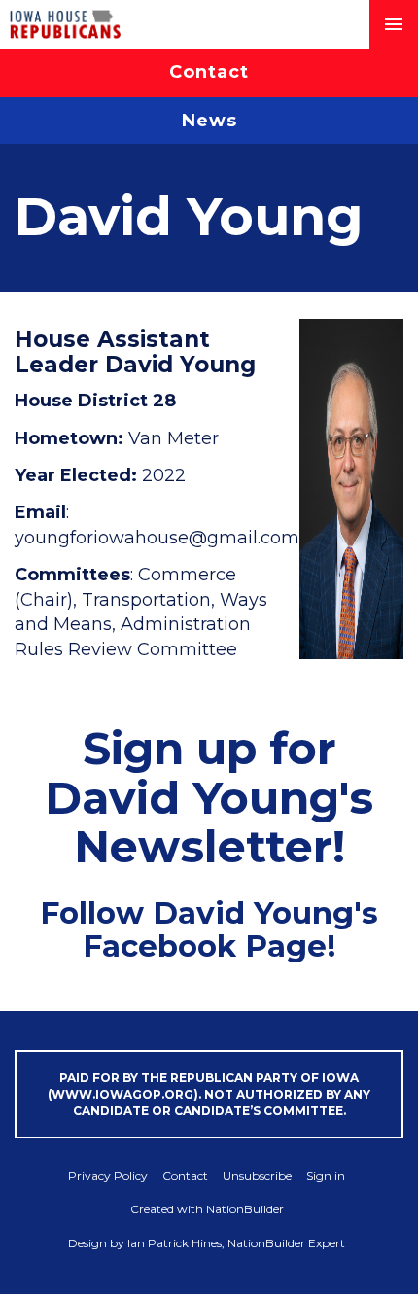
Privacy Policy (108, 1176)
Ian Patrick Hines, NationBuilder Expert (236, 1243)
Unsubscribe (257, 1176)
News (209, 120)
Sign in (325, 1176)
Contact (209, 72)
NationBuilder (245, 1209)
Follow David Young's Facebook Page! (209, 929)
